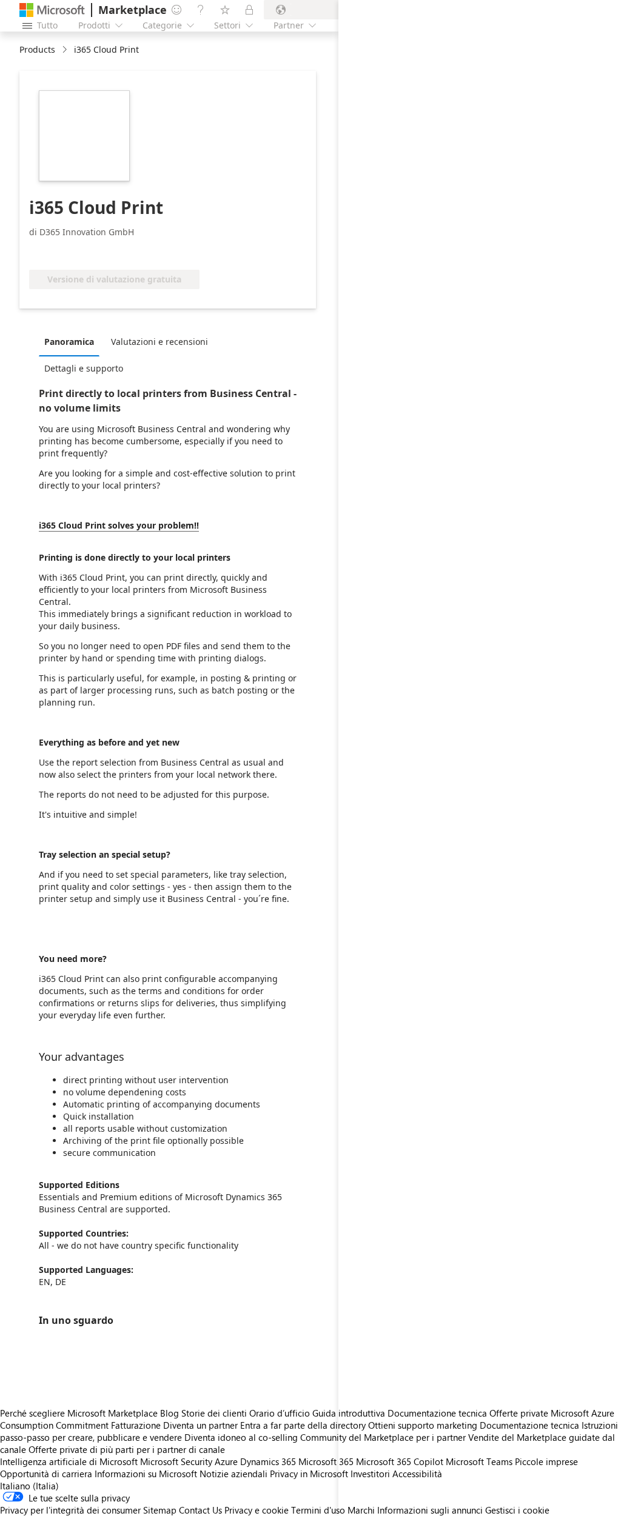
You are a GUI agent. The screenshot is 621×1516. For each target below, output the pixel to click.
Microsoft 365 (326, 1461)
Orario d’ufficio (279, 1413)
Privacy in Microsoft (309, 1474)
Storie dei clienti (214, 1413)
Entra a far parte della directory (303, 1425)
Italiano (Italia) (29, 1486)
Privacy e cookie (256, 1510)
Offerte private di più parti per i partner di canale (127, 1449)
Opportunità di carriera (46, 1474)
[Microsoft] (52, 10)
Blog (169, 1413)
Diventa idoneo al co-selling (241, 1437)
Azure (226, 1461)
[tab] (72, 341)
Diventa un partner (200, 1425)
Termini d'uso (318, 1510)
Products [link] (37, 49)
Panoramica (69, 341)
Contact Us (200, 1510)
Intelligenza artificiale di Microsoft (69, 1461)
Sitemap (159, 1510)
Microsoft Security (176, 1461)
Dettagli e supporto (83, 368)
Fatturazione (136, 1425)
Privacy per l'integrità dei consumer (70, 1510)
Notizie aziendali (233, 1474)
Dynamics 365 (268, 1461)
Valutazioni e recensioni (159, 341)
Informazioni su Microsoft (146, 1474)
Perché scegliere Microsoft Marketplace (79, 1413)
